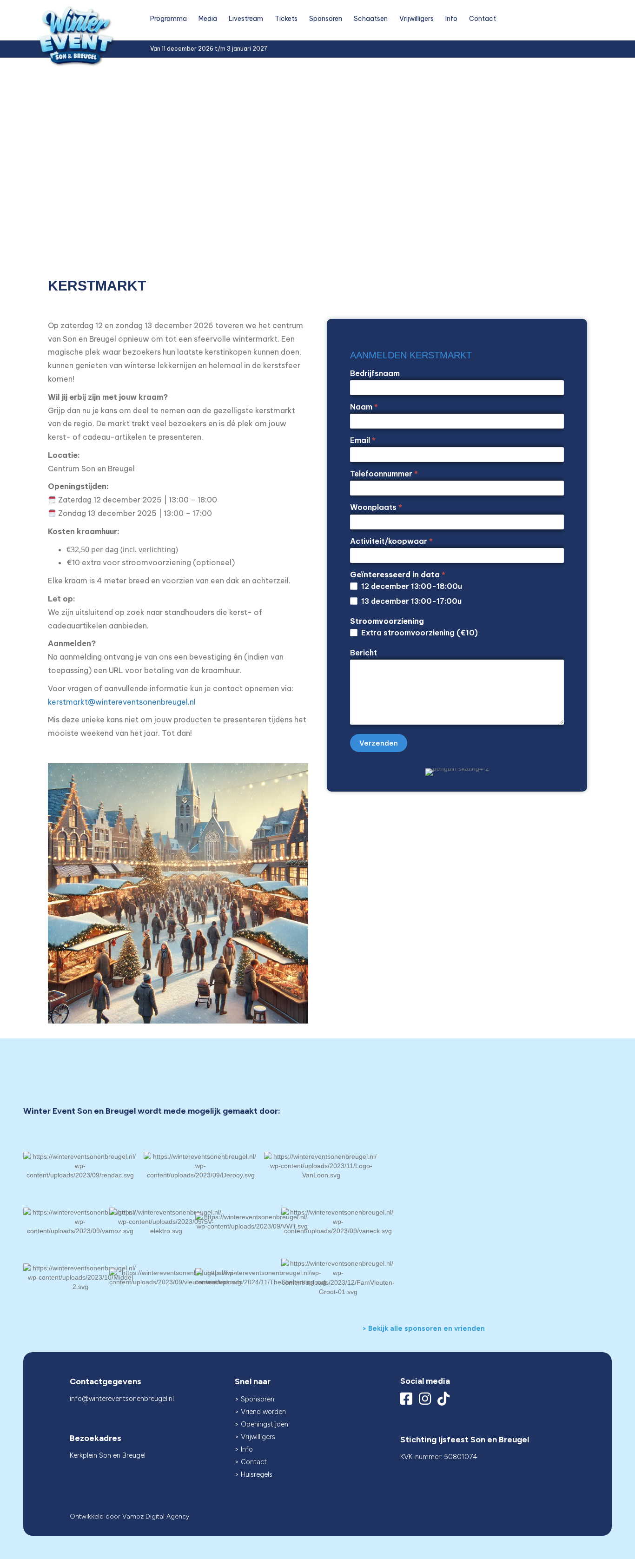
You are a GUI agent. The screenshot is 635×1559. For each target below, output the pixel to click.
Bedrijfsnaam (375, 373)
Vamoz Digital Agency (155, 1516)
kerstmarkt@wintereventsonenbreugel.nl (122, 702)
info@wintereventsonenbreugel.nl (122, 1398)
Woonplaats (376, 507)
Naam (364, 406)
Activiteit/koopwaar (391, 541)
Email (363, 440)
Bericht (363, 652)
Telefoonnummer (384, 473)
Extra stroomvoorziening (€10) (418, 632)
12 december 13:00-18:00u (410, 586)
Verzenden (378, 743)
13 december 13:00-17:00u (410, 601)
